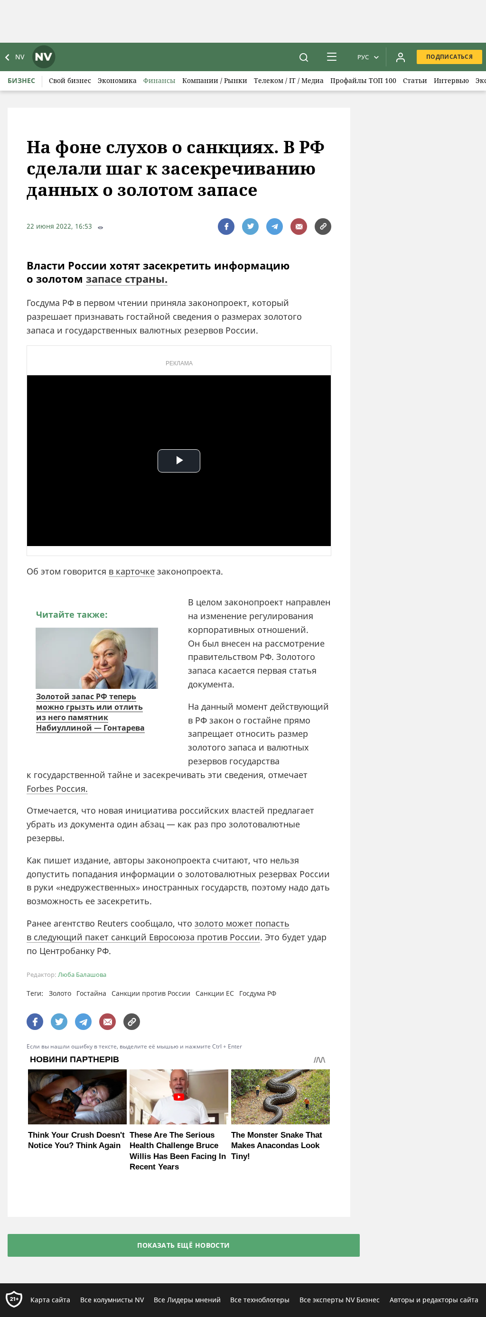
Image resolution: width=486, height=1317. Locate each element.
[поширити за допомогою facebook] (226, 226)
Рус (363, 57)
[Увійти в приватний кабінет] (400, 56)
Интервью (451, 80)
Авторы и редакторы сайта (434, 1299)
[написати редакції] (298, 226)
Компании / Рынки (214, 80)
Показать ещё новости (183, 1245)
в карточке (132, 571)
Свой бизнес (70, 80)
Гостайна (91, 993)
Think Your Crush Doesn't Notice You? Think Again (76, 1140)
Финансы (159, 80)
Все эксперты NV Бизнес (339, 1299)
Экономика (117, 80)
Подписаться (449, 57)
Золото (60, 993)
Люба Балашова (82, 975)
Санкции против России (151, 993)
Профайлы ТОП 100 (363, 80)
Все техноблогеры (260, 1299)
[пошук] (303, 57)
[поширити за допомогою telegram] (274, 226)
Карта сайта (50, 1299)
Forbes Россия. (57, 788)
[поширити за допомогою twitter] (250, 226)
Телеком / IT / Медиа (289, 80)
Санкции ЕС (215, 993)
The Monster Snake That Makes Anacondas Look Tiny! (276, 1145)
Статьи (415, 80)
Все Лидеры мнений (187, 1299)
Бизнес (21, 80)
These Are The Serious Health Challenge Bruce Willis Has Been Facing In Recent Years (178, 1151)
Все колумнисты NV (112, 1299)
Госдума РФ (257, 993)
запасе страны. (127, 278)
